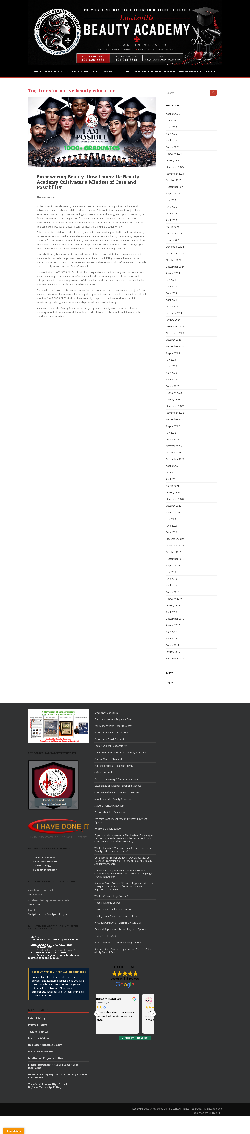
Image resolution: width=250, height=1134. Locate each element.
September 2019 (175, 558)
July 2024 (171, 279)
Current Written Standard (108, 759)
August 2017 (173, 625)
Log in (169, 682)
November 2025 (175, 173)
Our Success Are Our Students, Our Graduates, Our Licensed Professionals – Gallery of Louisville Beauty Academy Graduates (123, 860)
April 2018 (171, 612)
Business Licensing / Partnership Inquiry (116, 779)
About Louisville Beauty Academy (112, 799)
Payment (211, 71)
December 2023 (175, 326)
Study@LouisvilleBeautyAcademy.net (48, 914)
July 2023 (171, 359)
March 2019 (172, 592)
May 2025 (171, 213)
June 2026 (171, 127)
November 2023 (175, 333)
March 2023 (172, 386)
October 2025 (173, 180)
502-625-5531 (35, 894)
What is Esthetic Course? (107, 902)
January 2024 (173, 319)
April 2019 (171, 585)
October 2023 (173, 339)
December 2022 (175, 406)
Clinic (125, 71)
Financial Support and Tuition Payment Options (120, 929)
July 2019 (171, 572)
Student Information (80, 71)
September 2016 (175, 658)
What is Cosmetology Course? (111, 896)
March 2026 (172, 147)
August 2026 (173, 113)
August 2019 (173, 565)
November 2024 (175, 253)
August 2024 (173, 273)
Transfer (108, 71)
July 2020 (171, 519)
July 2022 (171, 432)
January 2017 (173, 651)
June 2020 (171, 525)
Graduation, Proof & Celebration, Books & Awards (166, 71)
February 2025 (174, 233)
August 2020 (173, 512)
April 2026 (171, 140)
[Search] (213, 93)
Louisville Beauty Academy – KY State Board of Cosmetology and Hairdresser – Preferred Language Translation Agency (123, 873)
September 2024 (175, 266)
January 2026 (173, 160)
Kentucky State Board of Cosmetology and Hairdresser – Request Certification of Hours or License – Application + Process (124, 886)
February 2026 (174, 153)
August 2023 (173, 353)
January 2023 (173, 399)
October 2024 (173, 260)
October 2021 (173, 452)
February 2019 (174, 598)
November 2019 (175, 545)
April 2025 (171, 220)
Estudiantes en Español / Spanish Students (117, 785)
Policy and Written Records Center (113, 726)
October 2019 (173, 552)
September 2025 (175, 187)
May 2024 (171, 293)
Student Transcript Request (109, 805)
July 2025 (171, 200)
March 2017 (172, 645)
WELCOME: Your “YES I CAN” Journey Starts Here (121, 752)
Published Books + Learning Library (113, 765)
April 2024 (171, 299)
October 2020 (173, 505)
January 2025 (173, 240)
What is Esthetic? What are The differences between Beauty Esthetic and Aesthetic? (123, 849)
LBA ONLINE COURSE (106, 935)
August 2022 (173, 426)
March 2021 (172, 485)
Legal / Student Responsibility (110, 745)
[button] (152, 1013)
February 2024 (174, 313)
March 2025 (172, 226)
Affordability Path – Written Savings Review (117, 942)
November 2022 (175, 412)
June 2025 (171, 206)
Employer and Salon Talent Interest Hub (116, 916)
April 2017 (171, 638)
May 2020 (171, 532)
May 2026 (171, 133)
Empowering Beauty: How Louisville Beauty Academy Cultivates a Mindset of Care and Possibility (88, 182)
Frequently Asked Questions (109, 812)
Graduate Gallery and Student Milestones (116, 792)
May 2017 (171, 632)
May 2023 (171, 372)
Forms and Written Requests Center (114, 719)
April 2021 (171, 479)
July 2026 (171, 120)
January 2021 (173, 492)
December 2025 (175, 167)
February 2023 (174, 392)
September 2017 (175, 618)
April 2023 (171, 379)
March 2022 (172, 439)
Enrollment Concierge (106, 712)
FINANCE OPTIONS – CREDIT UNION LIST (117, 922)
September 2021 (175, 459)
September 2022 (175, 419)
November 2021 (175, 446)
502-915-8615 (35, 904)
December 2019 (175, 539)
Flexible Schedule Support (108, 828)
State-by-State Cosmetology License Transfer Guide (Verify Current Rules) (123, 951)
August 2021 (173, 465)
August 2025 (173, 193)
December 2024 (175, 246)
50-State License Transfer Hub (111, 732)
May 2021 (171, 472)
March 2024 (172, 306)
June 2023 (171, 366)
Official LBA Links (104, 772)
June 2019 (171, 578)
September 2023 (175, 346)
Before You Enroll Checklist (109, 739)
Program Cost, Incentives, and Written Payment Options (120, 820)
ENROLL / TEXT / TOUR (46, 71)
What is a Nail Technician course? (112, 909)
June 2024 (171, 286)
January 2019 (173, 605)
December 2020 (175, 499)
